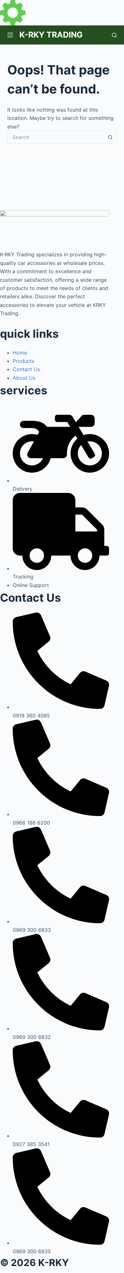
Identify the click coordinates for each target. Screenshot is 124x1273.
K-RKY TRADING (51, 34)
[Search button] (110, 137)
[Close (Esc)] (103, 7)
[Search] (114, 35)
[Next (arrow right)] (113, 637)
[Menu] (10, 35)
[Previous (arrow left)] (11, 637)
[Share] (89, 7)
